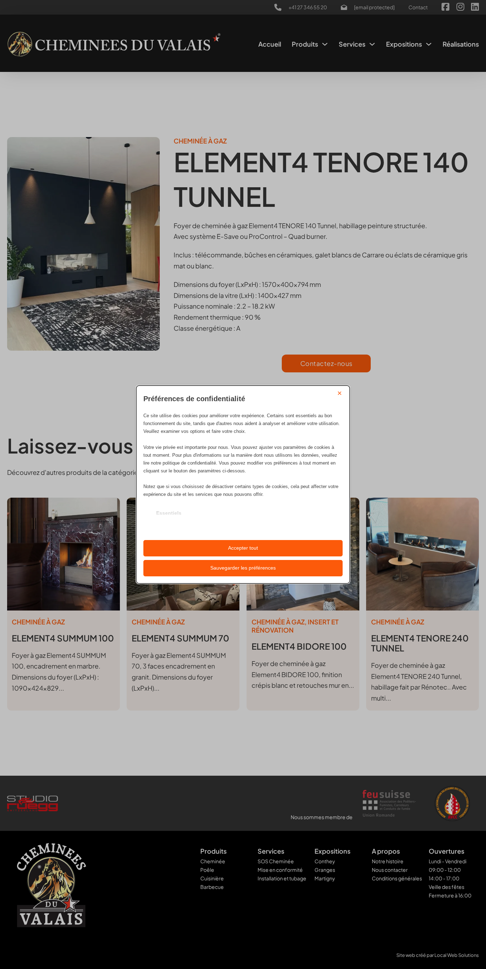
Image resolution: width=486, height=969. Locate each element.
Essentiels (168, 513)
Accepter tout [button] (243, 548)
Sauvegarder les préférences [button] (243, 568)
